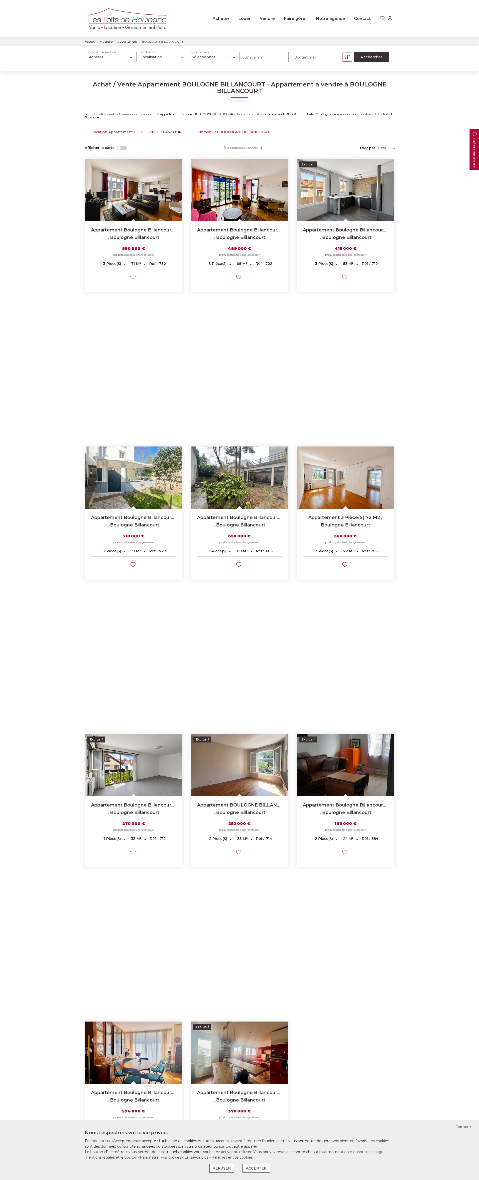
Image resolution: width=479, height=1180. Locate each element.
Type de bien (200, 52)
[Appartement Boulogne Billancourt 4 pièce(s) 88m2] (133, 1053)
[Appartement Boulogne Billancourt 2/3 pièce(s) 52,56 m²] (345, 190)
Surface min (252, 57)
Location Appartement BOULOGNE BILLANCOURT (138, 132)
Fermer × (464, 1126)
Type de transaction (102, 52)
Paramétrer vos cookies (232, 1157)
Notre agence (330, 18)
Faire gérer (295, 18)
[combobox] (109, 57)
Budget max (305, 57)
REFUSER (222, 1168)
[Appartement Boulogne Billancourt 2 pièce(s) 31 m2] (133, 477)
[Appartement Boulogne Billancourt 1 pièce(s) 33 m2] (133, 765)
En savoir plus (197, 1157)
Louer (245, 18)
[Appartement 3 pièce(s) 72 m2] (345, 477)
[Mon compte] (390, 18)
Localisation (147, 52)
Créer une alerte (474, 153)
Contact (362, 18)
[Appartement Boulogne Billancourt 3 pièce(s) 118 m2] (239, 477)
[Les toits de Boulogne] (127, 18)
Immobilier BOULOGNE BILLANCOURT (234, 132)
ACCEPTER (256, 1168)
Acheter (221, 18)
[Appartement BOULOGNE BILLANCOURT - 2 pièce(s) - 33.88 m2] (239, 765)
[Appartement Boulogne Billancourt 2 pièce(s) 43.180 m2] (239, 1053)
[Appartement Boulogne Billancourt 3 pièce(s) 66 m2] (239, 190)
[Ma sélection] (382, 18)
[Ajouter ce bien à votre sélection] (133, 278)
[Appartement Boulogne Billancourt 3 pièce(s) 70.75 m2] (133, 190)
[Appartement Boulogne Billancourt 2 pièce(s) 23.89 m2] (345, 765)
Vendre (267, 18)
